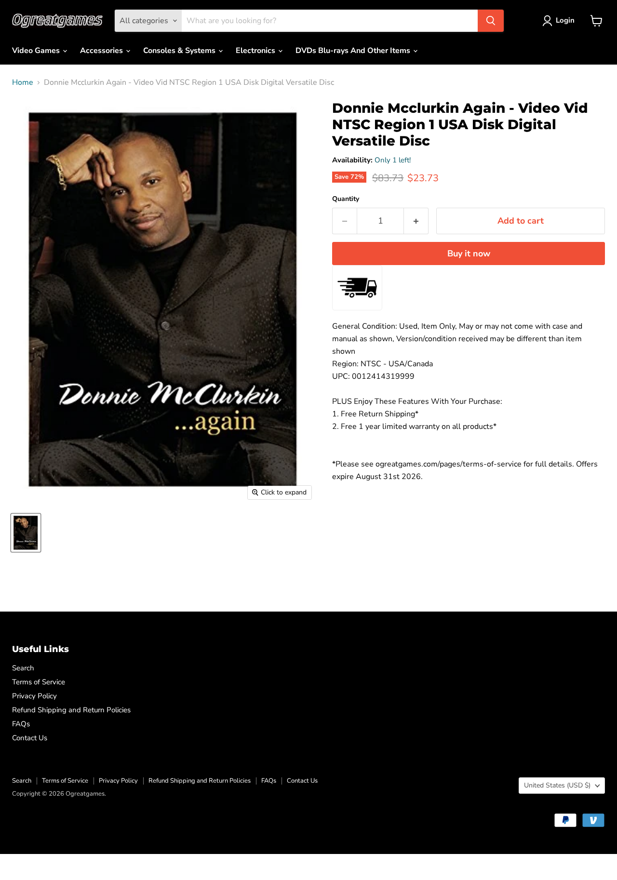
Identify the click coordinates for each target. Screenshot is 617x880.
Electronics (256, 50)
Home (22, 82)
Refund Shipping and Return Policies (71, 710)
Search (23, 668)
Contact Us (29, 738)
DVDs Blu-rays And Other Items (353, 50)
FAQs (21, 724)
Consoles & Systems (180, 50)
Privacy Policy (34, 696)
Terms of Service (38, 682)
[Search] (491, 21)
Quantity (345, 199)
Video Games (37, 50)
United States (557, 785)
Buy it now (468, 253)
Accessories (102, 50)
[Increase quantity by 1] (416, 221)
